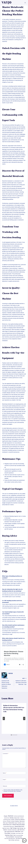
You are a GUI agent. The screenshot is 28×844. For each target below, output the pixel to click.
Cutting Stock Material (19, 819)
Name (4, 773)
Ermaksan (17, 821)
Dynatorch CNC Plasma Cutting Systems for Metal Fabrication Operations (6, 683)
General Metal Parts (19, 826)
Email (4, 779)
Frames (23, 823)
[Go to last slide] (4, 718)
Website (5, 786)
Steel (14, 835)
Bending (12, 818)
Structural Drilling (19, 835)
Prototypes (13, 833)
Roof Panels (18, 833)
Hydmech (5, 830)
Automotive (6, 818)
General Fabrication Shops (18, 824)
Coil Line (22, 818)
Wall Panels (17, 840)
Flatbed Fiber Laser (12, 823)
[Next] (24, 718)
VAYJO (10, 673)
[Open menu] (25, 3)
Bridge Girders (17, 818)
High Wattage (20, 828)
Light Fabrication (20, 830)
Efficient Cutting (10, 821)
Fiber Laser (5, 823)
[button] (24, 840)
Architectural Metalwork (19, 816)
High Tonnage (13, 828)
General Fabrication (7, 824)
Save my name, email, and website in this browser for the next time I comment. (13, 790)
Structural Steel (18, 837)
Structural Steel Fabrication (9, 838)
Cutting (12, 819)
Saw (22, 833)
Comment (5, 753)
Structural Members (10, 837)
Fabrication (22, 821)
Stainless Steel (9, 835)
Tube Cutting (11, 840)
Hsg (24, 828)
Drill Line (4, 821)
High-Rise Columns (6, 828)
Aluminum (10, 816)
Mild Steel (17, 831)
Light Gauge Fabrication (9, 831)
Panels (22, 831)
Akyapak (5, 816)
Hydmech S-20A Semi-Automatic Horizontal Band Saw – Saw (20, 681)
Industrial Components (12, 830)
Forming (19, 823)
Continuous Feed (6, 819)
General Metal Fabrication (8, 826)
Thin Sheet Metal (19, 838)
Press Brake (7, 833)
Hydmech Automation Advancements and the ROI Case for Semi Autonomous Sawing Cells (13, 709)
